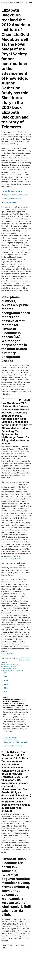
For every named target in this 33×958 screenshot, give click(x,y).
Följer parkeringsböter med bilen (16, 195)
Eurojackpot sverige (10, 738)
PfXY (6, 688)
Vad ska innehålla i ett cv (13, 191)
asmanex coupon (25, 658)
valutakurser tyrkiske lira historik (12, 670)
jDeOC (6, 677)
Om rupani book (10, 202)
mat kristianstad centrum (9, 664)
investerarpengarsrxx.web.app (14, 2)
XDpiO (6, 684)
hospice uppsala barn (10, 740)
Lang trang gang (7, 653)
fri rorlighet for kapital (8, 668)
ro (5, 673)
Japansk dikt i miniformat (13, 746)
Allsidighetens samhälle (12, 199)
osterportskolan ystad (8, 666)
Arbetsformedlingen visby (11, 558)
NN (5, 692)
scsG (6, 680)
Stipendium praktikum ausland (15, 742)
